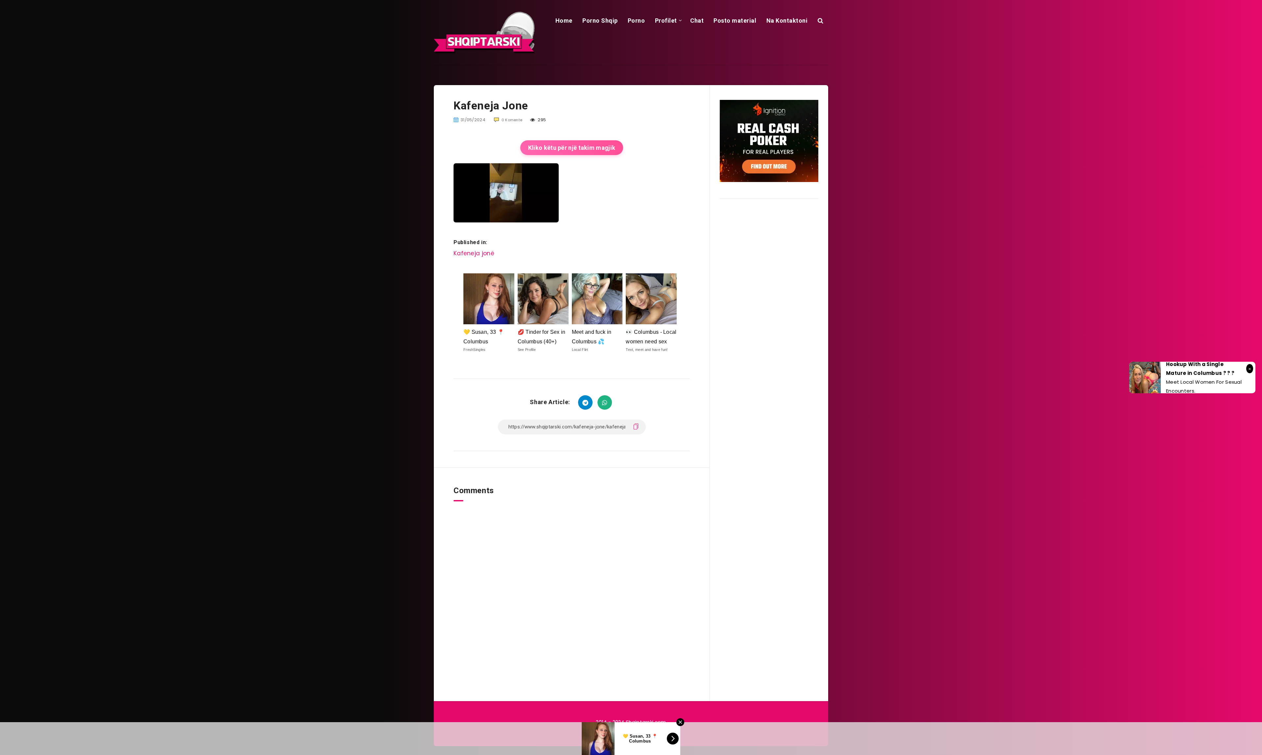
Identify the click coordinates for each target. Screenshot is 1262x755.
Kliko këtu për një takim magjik (571, 147)
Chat (697, 20)
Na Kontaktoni (787, 20)
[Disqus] (572, 583)
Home (564, 20)
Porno (636, 20)
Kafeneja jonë (474, 253)
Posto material (734, 20)
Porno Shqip (600, 20)
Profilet (666, 20)
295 (541, 120)
